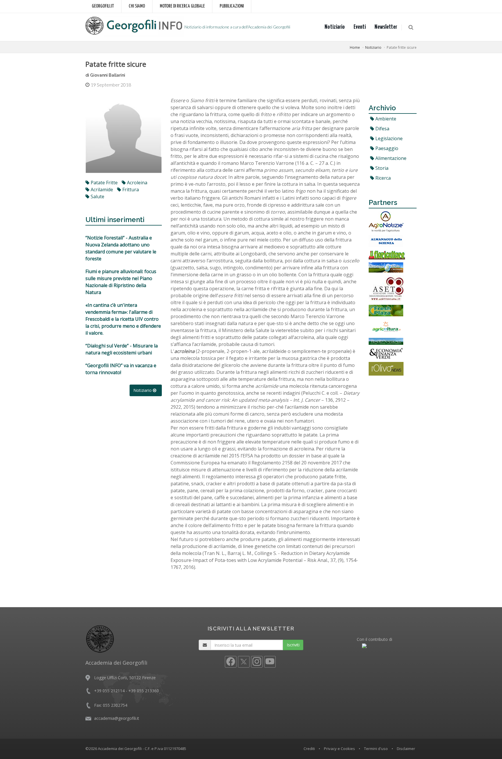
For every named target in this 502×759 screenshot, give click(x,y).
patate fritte (103, 182)
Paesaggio (386, 148)
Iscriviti (293, 645)
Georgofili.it (103, 6)
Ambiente (385, 119)
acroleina (136, 182)
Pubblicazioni (232, 6)
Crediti (309, 748)
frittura (130, 189)
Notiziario (334, 27)
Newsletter (385, 27)
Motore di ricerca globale (182, 6)
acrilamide (101, 189)
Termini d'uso (376, 748)
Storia (381, 168)
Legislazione (388, 138)
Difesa (381, 128)
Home (355, 47)
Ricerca (382, 178)
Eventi (360, 27)
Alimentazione (390, 158)
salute (96, 196)
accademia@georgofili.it (116, 718)
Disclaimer (406, 748)
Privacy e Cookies (339, 748)
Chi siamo (137, 6)
